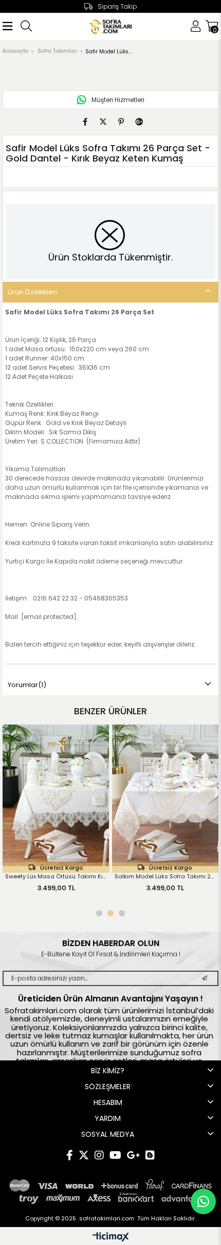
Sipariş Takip (117, 6)
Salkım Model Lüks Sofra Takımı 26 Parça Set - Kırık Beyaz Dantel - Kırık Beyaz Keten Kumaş (116, 876)
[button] (99, 913)
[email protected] (49, 616)
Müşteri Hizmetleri (117, 99)
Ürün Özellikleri (32, 292)
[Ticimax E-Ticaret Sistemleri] (111, 1237)
